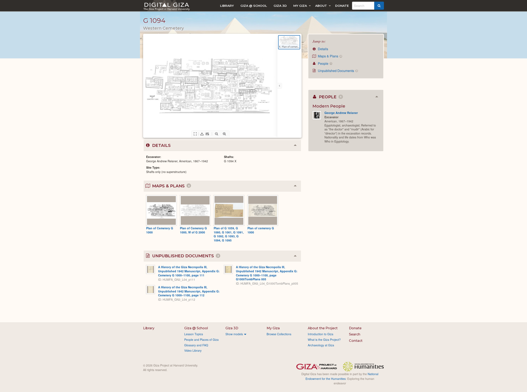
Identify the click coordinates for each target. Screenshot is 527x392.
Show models (234, 334)
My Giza (300, 6)
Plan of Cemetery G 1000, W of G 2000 (193, 230)
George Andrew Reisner (341, 113)
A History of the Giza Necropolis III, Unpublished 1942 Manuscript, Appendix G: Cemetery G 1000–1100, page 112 (189, 291)
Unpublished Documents (337, 70)
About (321, 6)
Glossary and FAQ (196, 345)
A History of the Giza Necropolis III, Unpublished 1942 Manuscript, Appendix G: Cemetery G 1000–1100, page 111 (189, 271)
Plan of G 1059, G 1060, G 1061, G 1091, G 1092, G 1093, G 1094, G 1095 (229, 234)
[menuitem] (227, 5)
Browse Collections (279, 334)
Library (227, 6)
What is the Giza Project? (324, 339)
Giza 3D (280, 6)
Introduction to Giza (320, 334)
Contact (356, 341)
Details (322, 48)
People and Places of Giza (201, 339)
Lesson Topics (193, 334)
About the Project (323, 328)
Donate (342, 6)
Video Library (193, 350)
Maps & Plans (329, 56)
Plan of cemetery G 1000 (260, 230)
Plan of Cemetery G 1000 (159, 230)
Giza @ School (253, 6)
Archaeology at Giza (321, 345)
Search (354, 334)
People (324, 63)
